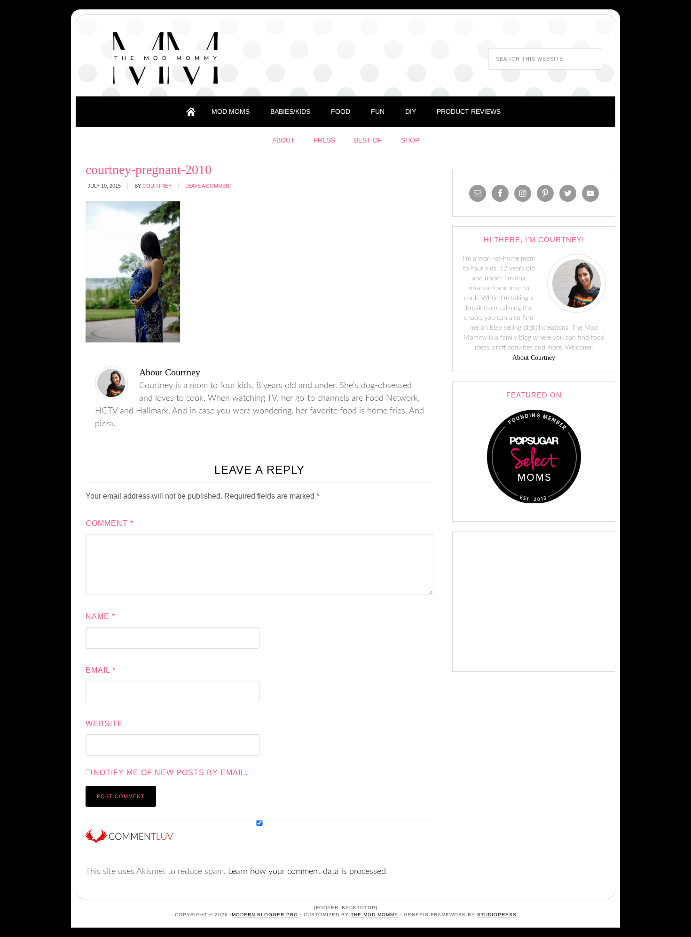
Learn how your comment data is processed (307, 871)
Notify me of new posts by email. (171, 773)
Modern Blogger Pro (265, 914)
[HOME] (190, 111)
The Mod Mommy (165, 57)
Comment (109, 523)
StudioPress (497, 914)
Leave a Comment (209, 186)
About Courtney (533, 357)
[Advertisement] (534, 599)
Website (104, 724)
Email (101, 670)
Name (100, 616)
